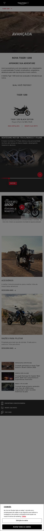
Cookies (24, 516)
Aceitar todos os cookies (22, 527)
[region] (22, 517)
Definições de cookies (22, 520)
